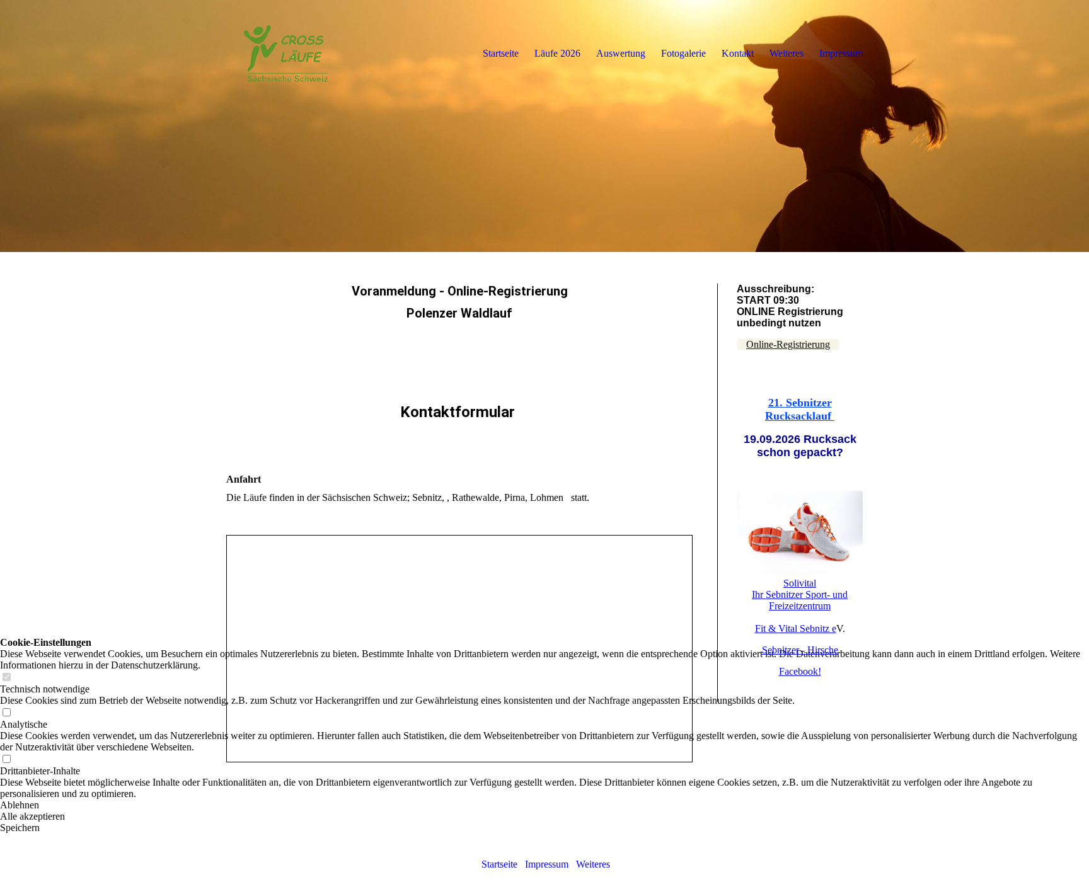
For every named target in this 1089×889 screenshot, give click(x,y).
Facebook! (800, 671)
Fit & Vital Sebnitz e (795, 628)
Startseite (498, 864)
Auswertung (620, 53)
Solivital (799, 583)
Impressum (546, 864)
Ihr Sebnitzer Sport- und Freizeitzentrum (800, 600)
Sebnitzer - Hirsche (800, 650)
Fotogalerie (683, 53)
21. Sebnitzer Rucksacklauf (799, 409)
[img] (544, 126)
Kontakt (738, 53)
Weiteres (593, 864)
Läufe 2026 (557, 53)
